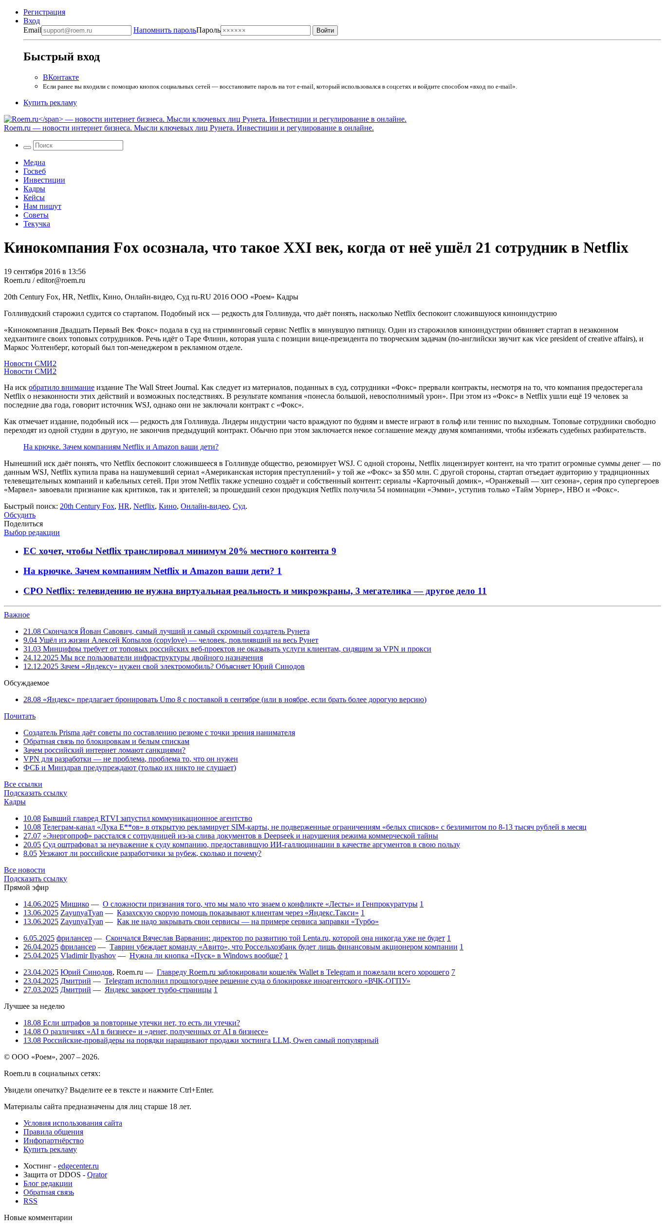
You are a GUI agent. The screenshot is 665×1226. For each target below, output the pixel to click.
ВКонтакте (61, 77)
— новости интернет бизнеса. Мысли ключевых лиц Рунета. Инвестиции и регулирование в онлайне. (189, 128)
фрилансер (74, 938)
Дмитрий (75, 981)
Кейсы (34, 197)
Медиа (34, 162)
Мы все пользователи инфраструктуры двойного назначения (143, 657)
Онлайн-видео (205, 506)
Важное (17, 615)
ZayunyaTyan (81, 913)
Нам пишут (42, 206)
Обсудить (20, 515)
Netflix (144, 506)
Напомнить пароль (164, 30)
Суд (239, 506)
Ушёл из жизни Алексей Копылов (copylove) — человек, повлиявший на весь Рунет (170, 640)
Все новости (24, 870)
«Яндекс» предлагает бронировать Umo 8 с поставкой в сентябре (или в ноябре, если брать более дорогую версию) (224, 699)
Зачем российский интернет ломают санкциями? (104, 750)
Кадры (34, 189)
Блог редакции (48, 1183)
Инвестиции (44, 180)
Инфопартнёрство (53, 1140)
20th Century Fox (87, 506)
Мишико (74, 904)
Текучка (36, 224)
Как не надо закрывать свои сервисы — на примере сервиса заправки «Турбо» (248, 921)
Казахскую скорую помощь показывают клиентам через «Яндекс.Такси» (238, 913)
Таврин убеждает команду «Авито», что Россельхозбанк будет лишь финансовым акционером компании (284, 947)
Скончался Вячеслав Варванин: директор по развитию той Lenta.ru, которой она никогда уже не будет (275, 938)
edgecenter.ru (78, 1166)
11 (482, 591)
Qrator (97, 1174)
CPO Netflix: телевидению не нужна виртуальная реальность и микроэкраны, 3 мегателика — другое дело (250, 591)
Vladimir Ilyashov (88, 955)
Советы (36, 215)
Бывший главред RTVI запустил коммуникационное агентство (147, 818)
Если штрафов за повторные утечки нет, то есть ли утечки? (131, 1023)
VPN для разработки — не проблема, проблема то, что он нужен (130, 759)
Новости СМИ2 (30, 363)
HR (123, 506)
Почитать (20, 716)
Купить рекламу (50, 102)
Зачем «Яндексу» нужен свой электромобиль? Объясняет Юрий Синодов (164, 666)
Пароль (177, 30)
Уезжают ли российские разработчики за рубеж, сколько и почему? (150, 853)
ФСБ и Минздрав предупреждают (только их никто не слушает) (129, 767)
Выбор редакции (32, 532)
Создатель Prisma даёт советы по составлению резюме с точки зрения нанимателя (159, 732)
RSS (30, 1201)
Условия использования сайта (72, 1123)
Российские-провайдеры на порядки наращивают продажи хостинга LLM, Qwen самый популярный (201, 1040)
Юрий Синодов (86, 972)
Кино (168, 506)
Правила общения (53, 1132)
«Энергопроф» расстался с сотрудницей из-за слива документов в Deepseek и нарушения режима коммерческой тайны (240, 836)
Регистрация (44, 12)
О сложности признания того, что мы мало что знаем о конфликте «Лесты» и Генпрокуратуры (260, 904)
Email (32, 30)
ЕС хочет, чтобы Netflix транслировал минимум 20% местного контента (177, 551)
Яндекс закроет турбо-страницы (158, 989)
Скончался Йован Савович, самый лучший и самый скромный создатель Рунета (166, 631)
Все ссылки (23, 784)
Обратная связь (48, 1192)
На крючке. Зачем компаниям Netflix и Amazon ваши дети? (121, 447)
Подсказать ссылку (35, 793)
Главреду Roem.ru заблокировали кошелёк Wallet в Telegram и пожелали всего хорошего (303, 972)
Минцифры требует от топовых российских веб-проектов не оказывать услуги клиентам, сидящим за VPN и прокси (227, 649)
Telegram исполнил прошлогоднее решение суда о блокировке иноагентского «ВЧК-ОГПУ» (257, 981)
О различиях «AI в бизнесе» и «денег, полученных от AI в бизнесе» (145, 1031)
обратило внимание (61, 387)
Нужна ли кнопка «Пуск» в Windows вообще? (205, 955)
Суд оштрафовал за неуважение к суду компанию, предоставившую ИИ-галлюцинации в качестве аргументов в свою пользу (251, 844)
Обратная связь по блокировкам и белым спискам (106, 741)
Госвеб (34, 171)
